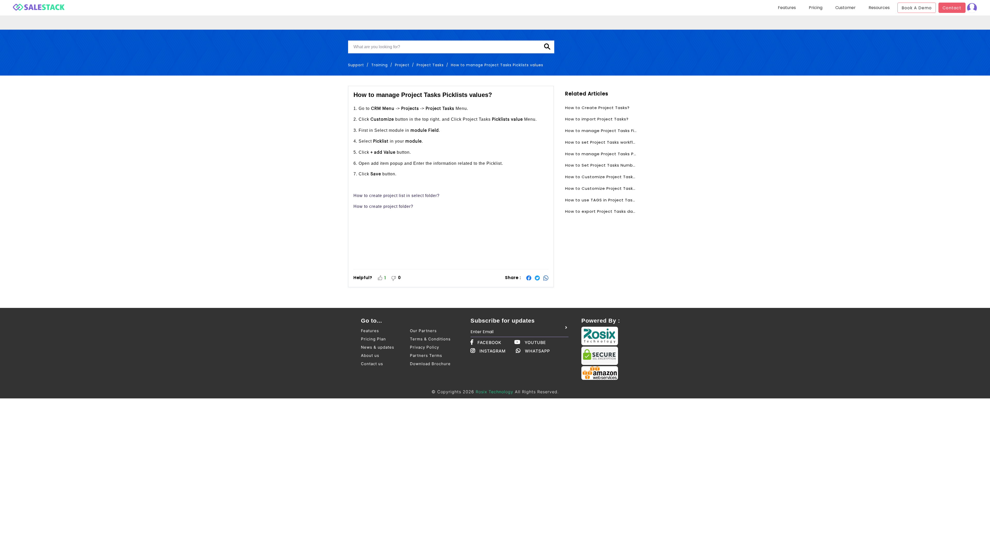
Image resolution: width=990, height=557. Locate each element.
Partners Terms (426, 355)
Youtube (535, 342)
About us (370, 355)
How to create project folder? (383, 206)
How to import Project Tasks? (597, 119)
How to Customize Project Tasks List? (601, 176)
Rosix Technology (494, 391)
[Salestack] (38, 6)
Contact (952, 8)
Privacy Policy (424, 347)
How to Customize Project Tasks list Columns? (601, 188)
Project (402, 65)
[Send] (566, 328)
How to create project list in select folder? (396, 195)
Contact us (372, 363)
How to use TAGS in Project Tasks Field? (601, 200)
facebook (489, 342)
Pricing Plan (373, 339)
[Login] (972, 8)
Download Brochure (430, 363)
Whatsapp (537, 351)
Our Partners (423, 330)
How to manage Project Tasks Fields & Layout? (601, 130)
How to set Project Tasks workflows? (601, 142)
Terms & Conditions (430, 339)
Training (379, 65)
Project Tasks (430, 65)
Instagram (493, 351)
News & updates (377, 347)
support (356, 65)
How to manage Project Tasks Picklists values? (601, 154)
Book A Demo (917, 8)
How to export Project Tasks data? (601, 211)
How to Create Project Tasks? (597, 107)
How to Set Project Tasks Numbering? (601, 165)
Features (370, 330)
